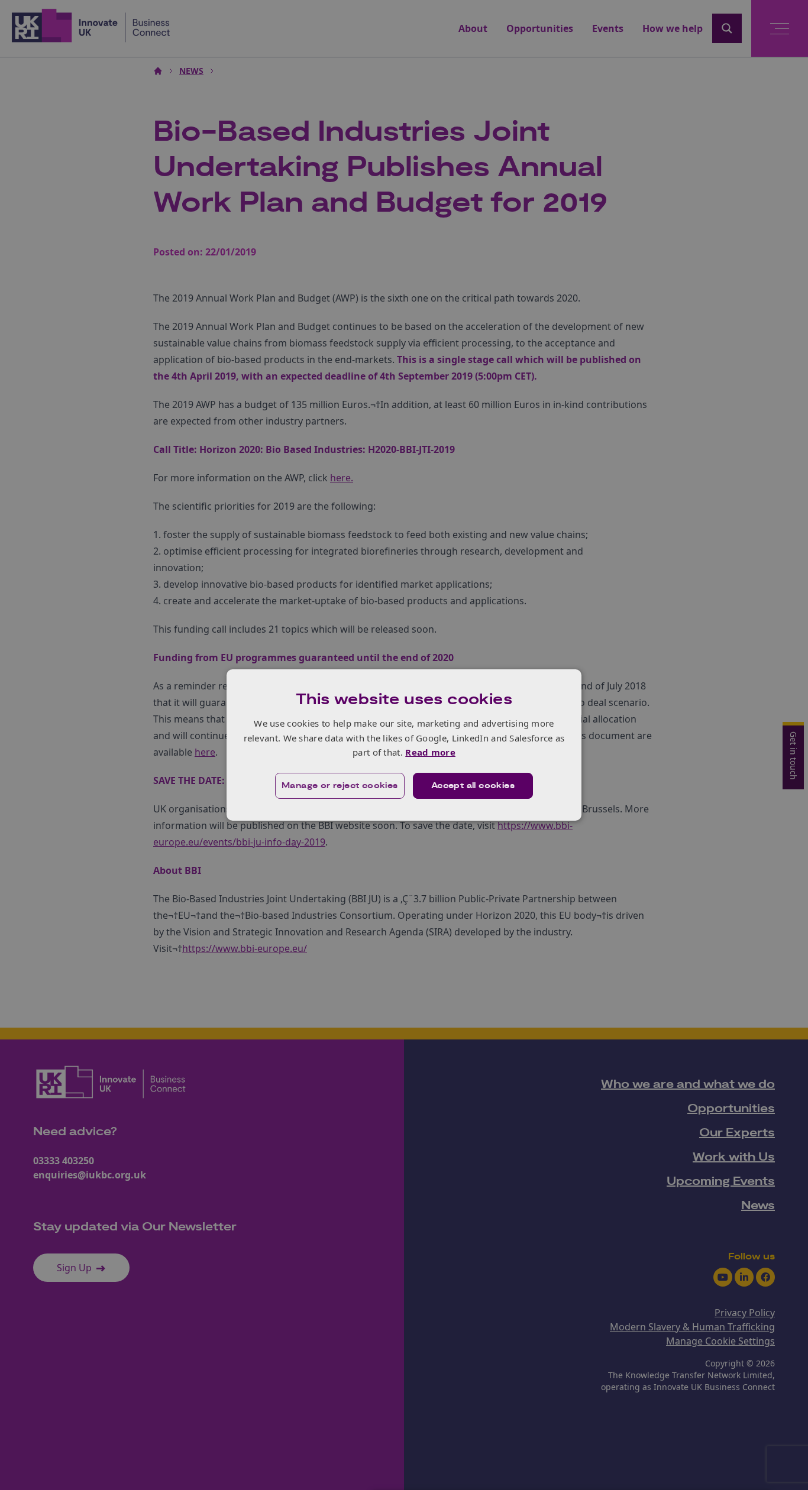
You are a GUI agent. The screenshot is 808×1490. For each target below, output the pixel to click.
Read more (430, 752)
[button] (340, 786)
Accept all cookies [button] (473, 785)
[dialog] (404, 745)
